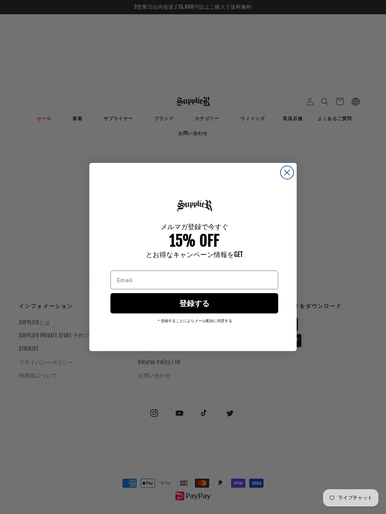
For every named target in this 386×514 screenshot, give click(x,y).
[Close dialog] (287, 172)
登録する (194, 303)
